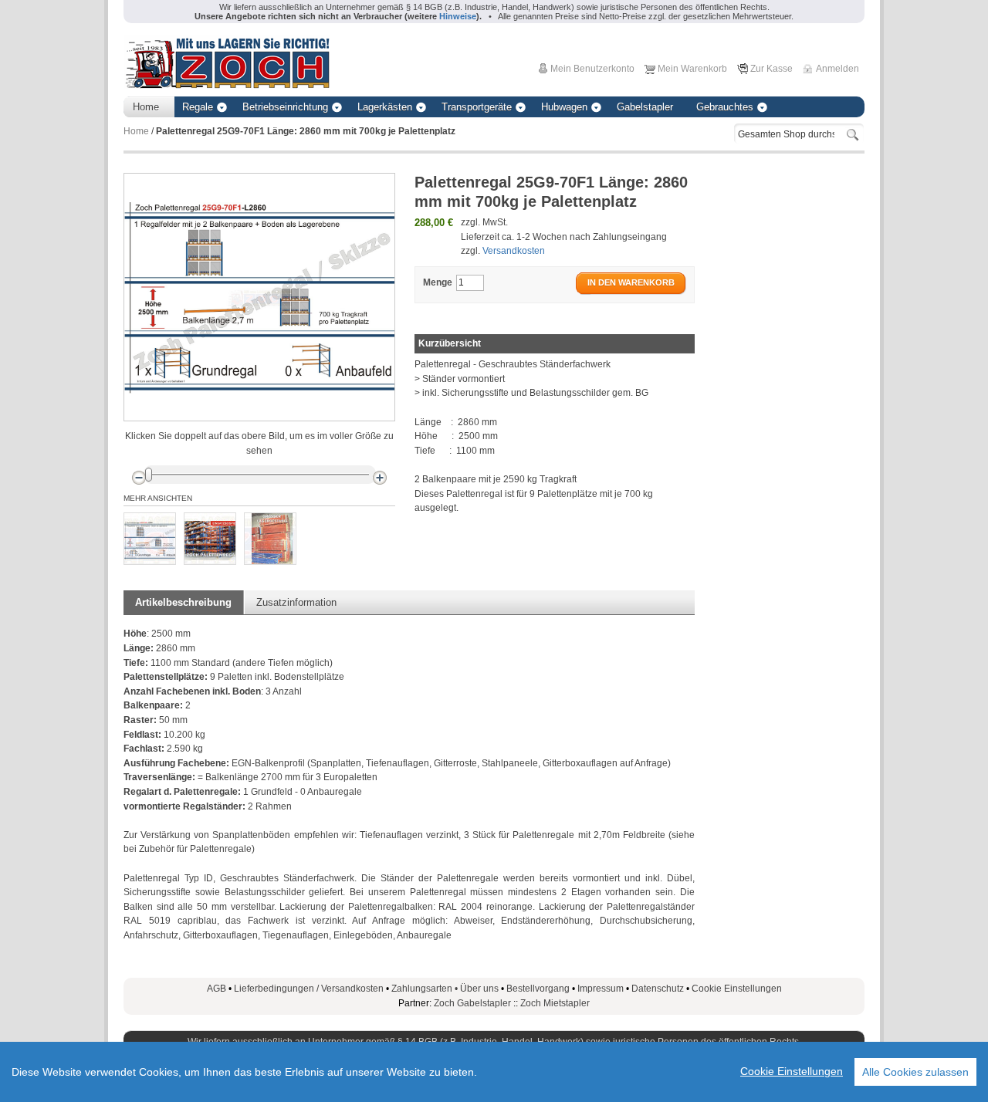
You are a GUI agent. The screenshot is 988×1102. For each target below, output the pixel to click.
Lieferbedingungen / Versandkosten (309, 988)
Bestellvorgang (538, 988)
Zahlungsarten (425, 988)
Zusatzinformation (296, 602)
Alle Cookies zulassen (915, 1072)
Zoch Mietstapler (555, 1003)
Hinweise (457, 16)
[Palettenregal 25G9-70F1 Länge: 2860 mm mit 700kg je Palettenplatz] (150, 538)
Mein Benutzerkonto (592, 68)
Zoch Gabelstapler (472, 1003)
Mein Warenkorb (692, 68)
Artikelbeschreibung (183, 602)
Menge (437, 282)
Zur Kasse (771, 68)
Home (136, 131)
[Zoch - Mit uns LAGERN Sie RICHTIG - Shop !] (227, 62)
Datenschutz (657, 988)
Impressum (600, 988)
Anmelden (837, 68)
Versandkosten (513, 250)
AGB (216, 988)
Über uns (479, 988)
